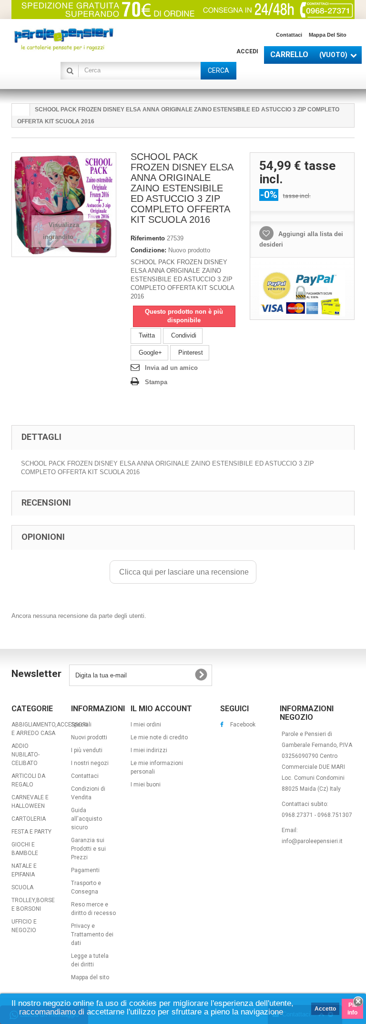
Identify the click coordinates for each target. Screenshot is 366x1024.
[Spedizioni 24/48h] (183, 9)
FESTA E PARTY (31, 831)
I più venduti (86, 750)
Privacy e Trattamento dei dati (92, 934)
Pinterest (189, 352)
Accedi (247, 51)
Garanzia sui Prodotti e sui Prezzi (88, 849)
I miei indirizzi (149, 750)
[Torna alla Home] (21, 110)
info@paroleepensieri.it (312, 841)
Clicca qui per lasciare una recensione (183, 572)
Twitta (146, 335)
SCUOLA (22, 887)
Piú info (352, 1009)
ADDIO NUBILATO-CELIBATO (25, 754)
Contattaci (289, 35)
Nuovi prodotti (89, 737)
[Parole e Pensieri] (63, 39)
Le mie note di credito (159, 737)
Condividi (182, 335)
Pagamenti (85, 870)
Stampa (156, 382)
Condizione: (148, 250)
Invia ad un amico (171, 367)
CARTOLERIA (28, 818)
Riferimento (148, 238)
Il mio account (161, 708)
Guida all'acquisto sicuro (86, 819)
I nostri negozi (90, 763)
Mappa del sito (327, 35)
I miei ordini (146, 724)
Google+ (149, 352)
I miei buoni (146, 784)
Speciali (81, 724)
